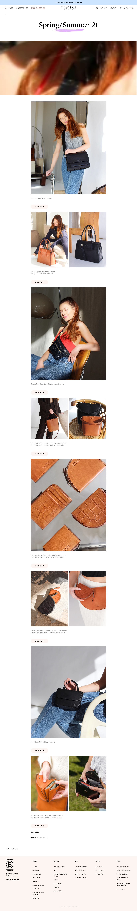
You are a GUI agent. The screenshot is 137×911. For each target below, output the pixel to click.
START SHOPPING (68, 480)
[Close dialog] (88, 426)
